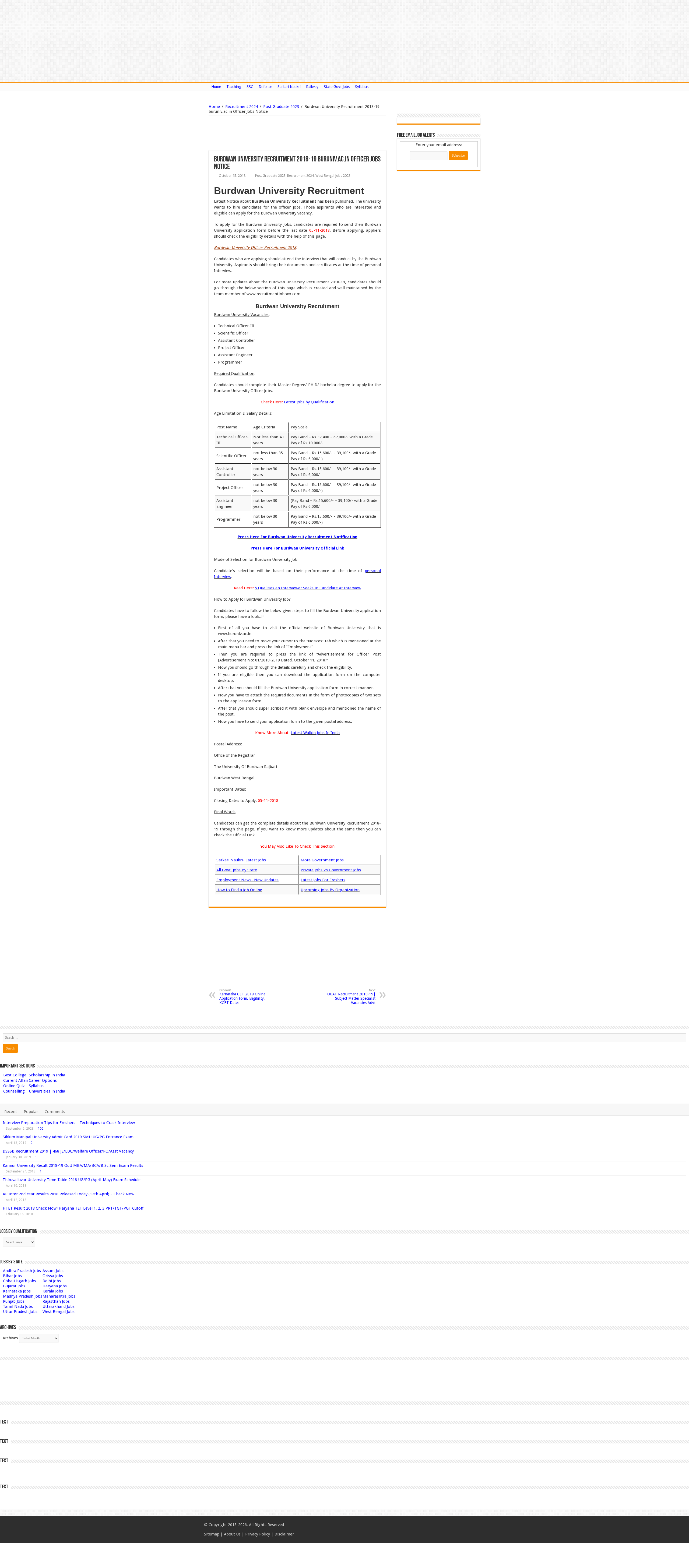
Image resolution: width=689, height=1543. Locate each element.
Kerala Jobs (53, 1291)
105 (41, 1128)
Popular (31, 1111)
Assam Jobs (53, 1270)
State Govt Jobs (337, 86)
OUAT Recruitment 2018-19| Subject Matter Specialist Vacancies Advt (351, 996)
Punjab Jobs (13, 1301)
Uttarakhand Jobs (59, 1306)
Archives (10, 1338)
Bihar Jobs (12, 1275)
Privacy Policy (257, 1534)
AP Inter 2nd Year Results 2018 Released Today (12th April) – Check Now (68, 1194)
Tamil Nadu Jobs (18, 1306)
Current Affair (15, 1080)
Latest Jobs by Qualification (309, 402)
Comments (55, 1111)
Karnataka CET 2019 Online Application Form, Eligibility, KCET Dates (242, 996)
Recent (10, 1111)
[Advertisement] (270, 133)
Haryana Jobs (55, 1286)
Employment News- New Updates (247, 880)
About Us (232, 1534)
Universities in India (47, 1091)
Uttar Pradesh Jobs (20, 1311)
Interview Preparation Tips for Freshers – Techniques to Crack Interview (69, 1122)
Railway (312, 86)
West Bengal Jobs (59, 1311)
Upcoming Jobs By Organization (330, 889)
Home (216, 86)
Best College (14, 1075)
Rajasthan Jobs (56, 1301)
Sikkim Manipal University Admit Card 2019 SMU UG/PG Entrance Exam (68, 1137)
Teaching (233, 86)
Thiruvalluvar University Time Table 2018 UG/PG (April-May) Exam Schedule (71, 1179)
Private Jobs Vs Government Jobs (331, 870)
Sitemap (211, 1534)
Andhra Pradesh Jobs (22, 1270)
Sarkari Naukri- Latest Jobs (241, 860)
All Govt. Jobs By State (236, 870)
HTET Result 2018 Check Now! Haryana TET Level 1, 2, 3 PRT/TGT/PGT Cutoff (73, 1208)
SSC (250, 86)
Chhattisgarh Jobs (19, 1280)
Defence (265, 86)
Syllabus (361, 86)
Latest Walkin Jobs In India (315, 732)
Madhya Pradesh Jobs (22, 1296)
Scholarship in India (47, 1075)
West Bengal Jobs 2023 (332, 176)
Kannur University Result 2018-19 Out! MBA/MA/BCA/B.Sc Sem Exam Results (73, 1165)
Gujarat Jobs (14, 1286)
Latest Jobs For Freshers (323, 880)
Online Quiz (13, 1085)
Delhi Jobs (52, 1280)
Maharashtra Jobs (59, 1296)
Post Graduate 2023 (281, 106)
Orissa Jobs (53, 1275)
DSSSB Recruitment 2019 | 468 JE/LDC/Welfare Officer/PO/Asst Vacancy (68, 1151)
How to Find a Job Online (239, 889)
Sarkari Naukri (289, 86)
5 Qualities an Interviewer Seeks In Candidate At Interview (308, 588)
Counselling (14, 1091)
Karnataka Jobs (17, 1291)
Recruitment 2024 (241, 106)
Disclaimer (284, 1534)
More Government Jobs (322, 860)
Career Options (43, 1080)
